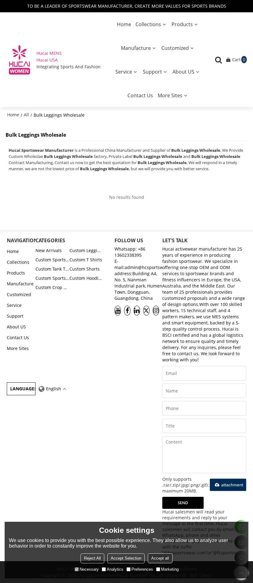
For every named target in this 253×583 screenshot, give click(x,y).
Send (183, 502)
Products (182, 24)
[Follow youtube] (117, 311)
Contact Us (140, 95)
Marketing (170, 569)
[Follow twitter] (146, 311)
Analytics (115, 569)
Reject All (92, 558)
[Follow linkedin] (137, 311)
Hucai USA (47, 60)
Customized (175, 48)
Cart (238, 59)
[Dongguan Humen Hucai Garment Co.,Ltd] (19, 60)
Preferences (142, 569)
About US (183, 71)
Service (123, 71)
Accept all (160, 558)
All (26, 115)
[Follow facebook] (127, 311)
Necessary (89, 569)
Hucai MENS (49, 53)
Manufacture (136, 48)
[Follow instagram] (156, 311)
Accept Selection (126, 558)
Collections (148, 24)
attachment (232, 484)
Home (124, 24)
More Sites (170, 95)
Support (152, 71)
